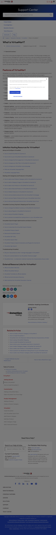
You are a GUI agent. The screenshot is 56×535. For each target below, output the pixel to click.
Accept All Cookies (15, 92)
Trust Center (17, 88)
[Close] (46, 78)
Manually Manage (17, 96)
